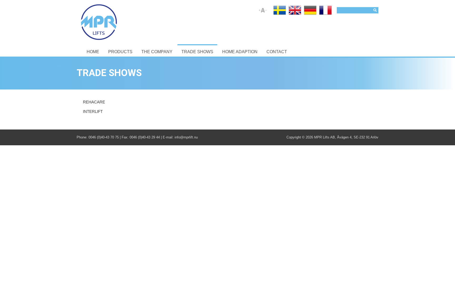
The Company (156, 51)
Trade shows (197, 51)
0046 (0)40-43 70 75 (103, 137)
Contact (276, 51)
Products (120, 51)
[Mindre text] (266, 12)
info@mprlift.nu (186, 137)
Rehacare (94, 102)
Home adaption (240, 51)
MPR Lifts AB (324, 137)
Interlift (93, 111)
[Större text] (259, 12)
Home (93, 51)
